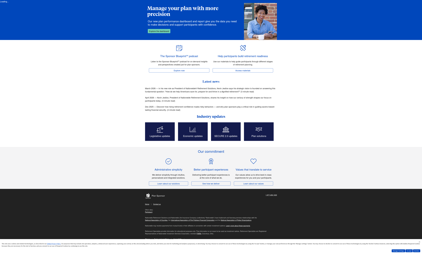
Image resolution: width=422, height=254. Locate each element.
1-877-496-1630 (271, 195)
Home (147, 204)
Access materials (242, 70)
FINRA (199, 233)
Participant (148, 212)
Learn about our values (253, 183)
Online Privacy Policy (54, 244)
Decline (416, 251)
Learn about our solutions (168, 183)
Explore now (179, 70)
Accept (409, 251)
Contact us (157, 204)
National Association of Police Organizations (236, 220)
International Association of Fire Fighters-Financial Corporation (193, 220)
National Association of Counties (156, 220)
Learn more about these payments (238, 226)
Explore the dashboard (159, 31)
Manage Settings (398, 251)
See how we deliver (211, 183)
